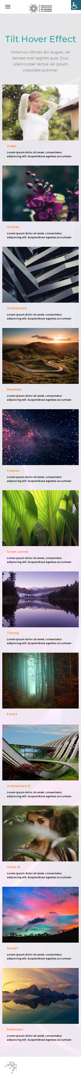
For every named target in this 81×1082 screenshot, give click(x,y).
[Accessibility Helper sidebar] (76, 5)
